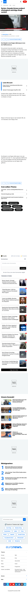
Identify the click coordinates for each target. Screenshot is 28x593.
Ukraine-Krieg (18, 527)
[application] (14, 23)
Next (2, 560)
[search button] (24, 519)
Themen (3, 552)
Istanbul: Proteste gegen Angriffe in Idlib (12, 89)
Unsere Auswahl (7, 397)
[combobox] (14, 519)
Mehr (2, 579)
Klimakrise (17, 541)
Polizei (4, 534)
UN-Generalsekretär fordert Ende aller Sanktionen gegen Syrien (12, 198)
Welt (10, 5)
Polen (22, 531)
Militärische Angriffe (7, 209)
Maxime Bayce (5, 34)
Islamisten (18, 209)
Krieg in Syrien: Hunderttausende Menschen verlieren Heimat (12, 86)
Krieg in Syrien (6, 206)
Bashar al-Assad (13, 203)
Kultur (16, 563)
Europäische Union (9, 537)
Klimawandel (20, 537)
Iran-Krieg (8, 527)
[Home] (1, 5)
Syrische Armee (17, 206)
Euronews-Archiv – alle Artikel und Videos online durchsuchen (20, 570)
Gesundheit (17, 560)
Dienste (2, 576)
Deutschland (7, 531)
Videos (2, 566)
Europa (2, 555)
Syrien (14, 5)
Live (25, 1)
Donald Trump (21, 534)
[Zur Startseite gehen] (5, 1)
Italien (15, 531)
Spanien (12, 534)
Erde (16, 558)
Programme (17, 566)
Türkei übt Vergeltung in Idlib (7, 194)
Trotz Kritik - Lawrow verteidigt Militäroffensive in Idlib (12, 190)
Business (3, 558)
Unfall (9, 541)
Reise (2, 563)
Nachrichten (5, 5)
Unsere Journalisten (5, 569)
